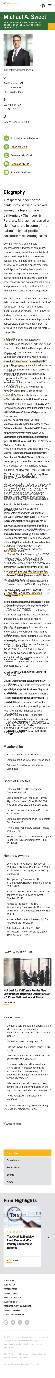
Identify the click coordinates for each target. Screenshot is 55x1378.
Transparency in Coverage (17, 1306)
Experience (13, 1160)
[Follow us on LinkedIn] (6, 1322)
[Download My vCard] (7, 155)
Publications (14, 1167)
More (9, 339)
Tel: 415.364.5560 (13, 87)
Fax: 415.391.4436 (13, 91)
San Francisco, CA (13, 83)
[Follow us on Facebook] (13, 1322)
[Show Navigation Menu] (49, 6)
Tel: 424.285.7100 (13, 108)
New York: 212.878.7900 (16, 121)
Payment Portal (12, 1310)
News (10, 1181)
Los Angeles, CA (12, 104)
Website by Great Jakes (30, 1364)
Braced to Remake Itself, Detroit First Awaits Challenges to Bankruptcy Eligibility (26, 545)
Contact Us (9, 1284)
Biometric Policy (12, 1297)
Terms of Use (10, 1289)
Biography (12, 1153)
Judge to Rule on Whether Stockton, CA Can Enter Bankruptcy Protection (28, 591)
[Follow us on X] (20, 1322)
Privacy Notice (11, 1293)
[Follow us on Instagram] (27, 1322)
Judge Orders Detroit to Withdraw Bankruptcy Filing (24, 561)
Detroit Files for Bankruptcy (22, 554)
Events (10, 1174)
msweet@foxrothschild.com (19, 69)
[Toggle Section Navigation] (51, 26)
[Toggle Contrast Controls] (44, 6)
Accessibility (10, 1301)
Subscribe (9, 1280)
